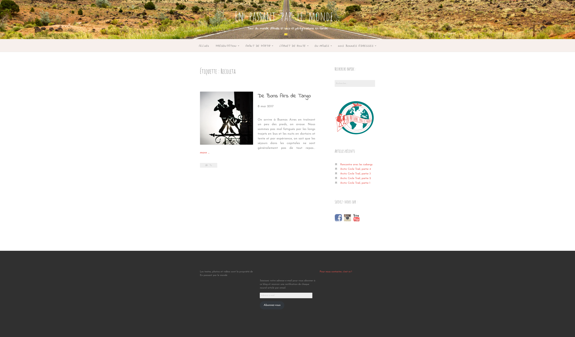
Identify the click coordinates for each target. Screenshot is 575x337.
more (204, 153)
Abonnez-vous (272, 305)
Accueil (204, 46)
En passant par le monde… (287, 16)
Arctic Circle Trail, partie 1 (355, 183)
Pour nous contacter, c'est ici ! (336, 272)
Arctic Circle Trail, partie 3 (355, 173)
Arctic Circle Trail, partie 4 (355, 169)
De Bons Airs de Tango (284, 96)
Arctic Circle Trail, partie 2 (355, 178)
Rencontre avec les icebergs (356, 164)
